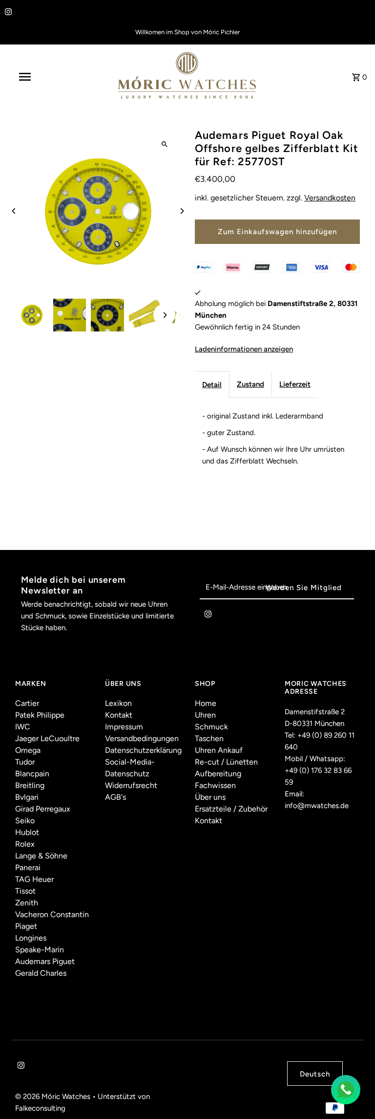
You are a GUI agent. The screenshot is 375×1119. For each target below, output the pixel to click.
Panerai (28, 867)
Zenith (26, 902)
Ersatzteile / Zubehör (231, 808)
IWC (22, 726)
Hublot (27, 832)
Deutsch (315, 1074)
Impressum (124, 726)
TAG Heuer (34, 879)
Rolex (25, 844)
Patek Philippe (39, 715)
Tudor (25, 762)
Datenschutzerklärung (143, 750)
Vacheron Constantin (52, 914)
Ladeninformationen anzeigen (244, 349)
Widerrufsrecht (131, 785)
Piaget (26, 926)
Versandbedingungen (142, 738)
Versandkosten (329, 197)
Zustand (250, 384)
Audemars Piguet (45, 961)
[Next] (181, 211)
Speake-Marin (39, 949)
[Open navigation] (43, 77)
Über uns (210, 797)
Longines (30, 938)
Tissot (25, 891)
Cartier (27, 703)
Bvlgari (27, 797)
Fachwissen (215, 785)
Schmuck (211, 726)
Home (205, 703)
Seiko (25, 820)
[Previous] (14, 211)
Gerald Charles (40, 973)
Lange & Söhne (41, 855)
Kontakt (118, 715)
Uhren (205, 715)
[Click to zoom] (164, 144)
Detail (212, 384)
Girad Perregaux (42, 808)
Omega (28, 750)
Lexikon (118, 703)
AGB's (115, 797)
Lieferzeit (295, 384)
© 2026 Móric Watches (53, 1096)
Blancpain (32, 773)
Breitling (29, 785)
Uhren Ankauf (219, 750)
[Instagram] (7, 12)
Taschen (209, 738)
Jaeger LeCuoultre (47, 738)
